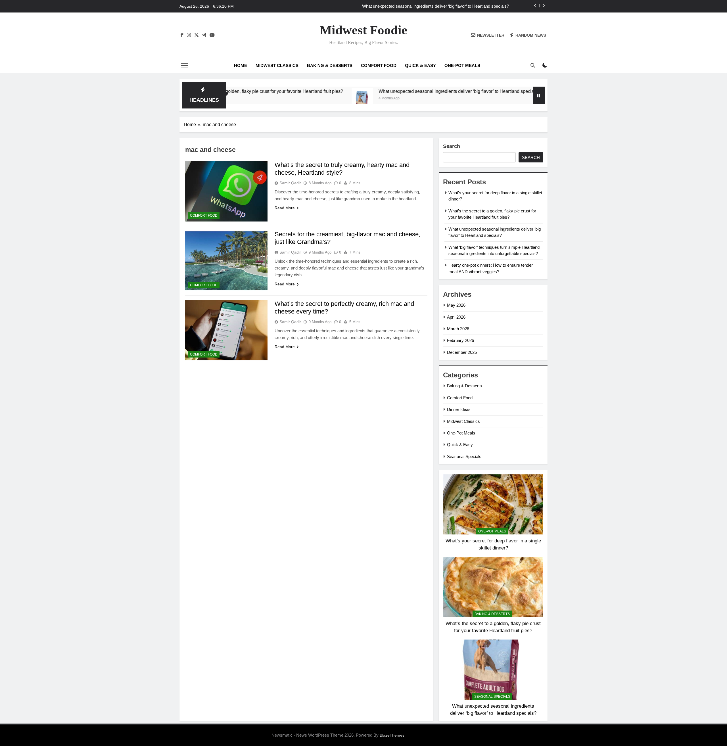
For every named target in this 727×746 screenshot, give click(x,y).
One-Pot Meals (462, 65)
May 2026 (456, 305)
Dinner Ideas (459, 409)
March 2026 (458, 328)
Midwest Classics (277, 65)
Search (451, 146)
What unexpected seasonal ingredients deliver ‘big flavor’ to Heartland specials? (435, 6)
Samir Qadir (290, 183)
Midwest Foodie (363, 30)
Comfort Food (378, 65)
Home (240, 65)
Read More (285, 208)
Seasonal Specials (464, 456)
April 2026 (456, 317)
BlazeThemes (392, 735)
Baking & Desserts (329, 65)
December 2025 (462, 352)
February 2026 (460, 340)
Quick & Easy (420, 65)
